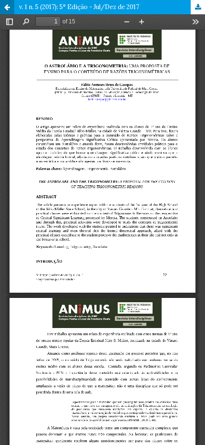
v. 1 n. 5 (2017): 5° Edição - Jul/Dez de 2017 (79, 7)
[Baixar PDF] (198, 7)
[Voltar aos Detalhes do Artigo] (7, 7)
